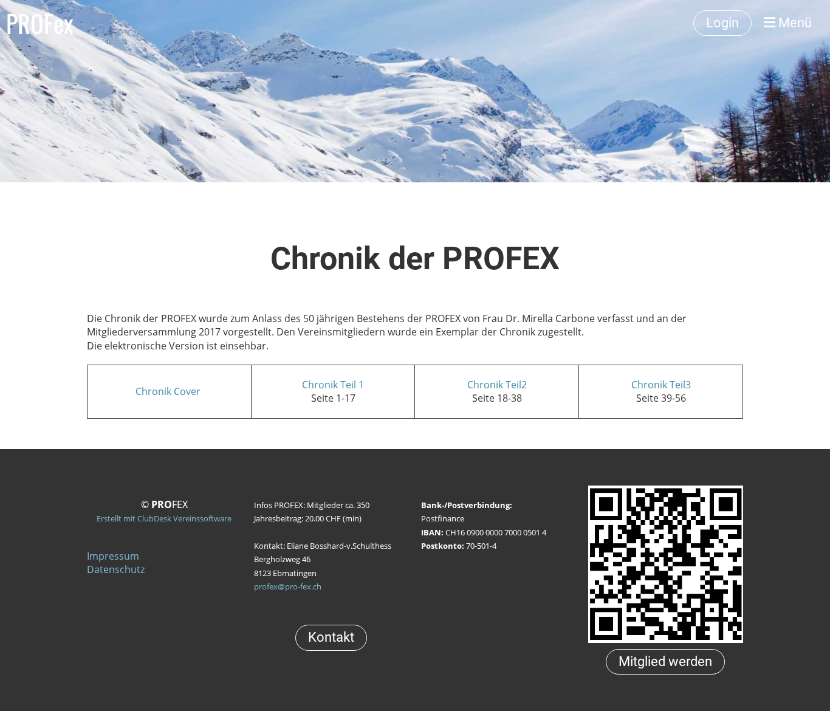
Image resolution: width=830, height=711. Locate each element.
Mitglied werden (665, 661)
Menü (793, 22)
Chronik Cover (169, 391)
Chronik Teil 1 (333, 384)
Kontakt (331, 637)
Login (722, 22)
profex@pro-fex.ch (287, 586)
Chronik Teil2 (497, 384)
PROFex (40, 23)
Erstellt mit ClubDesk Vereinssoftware (164, 518)
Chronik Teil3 (661, 384)
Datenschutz (116, 569)
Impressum (113, 556)
